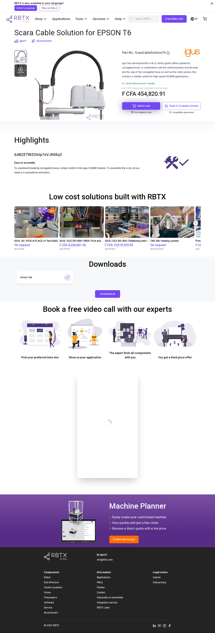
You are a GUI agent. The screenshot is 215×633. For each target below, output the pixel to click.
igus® (22, 40)
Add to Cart (143, 105)
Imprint (157, 577)
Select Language (25, 8)
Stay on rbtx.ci (49, 8)
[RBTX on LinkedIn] (154, 625)
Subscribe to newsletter (110, 597)
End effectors (51, 582)
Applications (61, 19)
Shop (39, 19)
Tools (79, 19)
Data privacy (159, 582)
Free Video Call (174, 18)
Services (99, 19)
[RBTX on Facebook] (169, 625)
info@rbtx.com (105, 559)
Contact (101, 592)
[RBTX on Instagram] (164, 625)
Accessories (44, 40)
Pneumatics (50, 597)
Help (118, 19)
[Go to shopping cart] (205, 19)
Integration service (107, 602)
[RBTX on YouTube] (159, 625)
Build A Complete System (184, 105)
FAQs (100, 582)
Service (48, 607)
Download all (107, 293)
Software (49, 602)
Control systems (53, 587)
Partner (101, 587)
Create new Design (124, 539)
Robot (47, 577)
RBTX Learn (103, 607)
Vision (47, 592)
